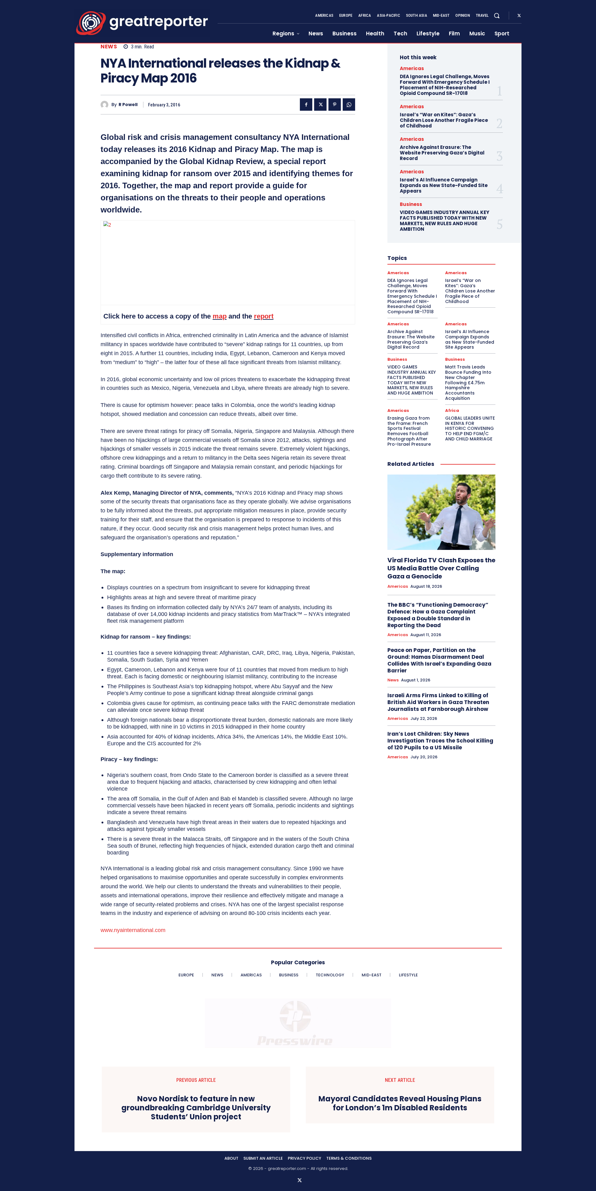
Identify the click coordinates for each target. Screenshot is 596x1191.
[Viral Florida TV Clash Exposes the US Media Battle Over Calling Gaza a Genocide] (441, 512)
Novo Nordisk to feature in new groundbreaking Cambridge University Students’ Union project (196, 1108)
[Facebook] (306, 104)
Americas (412, 68)
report (263, 316)
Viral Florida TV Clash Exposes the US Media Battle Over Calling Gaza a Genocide (441, 568)
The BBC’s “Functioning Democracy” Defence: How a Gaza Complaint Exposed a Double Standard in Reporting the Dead (437, 615)
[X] (519, 16)
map (220, 316)
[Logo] (142, 23)
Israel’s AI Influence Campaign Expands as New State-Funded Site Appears (444, 185)
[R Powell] (106, 105)
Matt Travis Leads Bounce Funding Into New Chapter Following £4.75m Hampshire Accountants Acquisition (468, 382)
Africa (452, 410)
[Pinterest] (334, 104)
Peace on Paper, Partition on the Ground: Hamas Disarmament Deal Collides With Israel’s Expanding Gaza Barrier (439, 660)
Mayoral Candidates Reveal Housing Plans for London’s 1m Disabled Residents (399, 1104)
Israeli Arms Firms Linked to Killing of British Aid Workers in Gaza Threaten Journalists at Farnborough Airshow (438, 702)
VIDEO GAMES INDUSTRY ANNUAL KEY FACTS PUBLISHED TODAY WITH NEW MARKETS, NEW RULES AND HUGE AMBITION (444, 220)
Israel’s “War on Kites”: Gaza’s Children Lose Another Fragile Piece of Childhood (444, 120)
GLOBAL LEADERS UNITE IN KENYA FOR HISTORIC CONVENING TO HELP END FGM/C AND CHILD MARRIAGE (470, 428)
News (109, 46)
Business (411, 204)
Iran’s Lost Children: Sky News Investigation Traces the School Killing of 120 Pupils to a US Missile (440, 740)
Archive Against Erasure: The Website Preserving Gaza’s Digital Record (442, 153)
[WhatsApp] (349, 104)
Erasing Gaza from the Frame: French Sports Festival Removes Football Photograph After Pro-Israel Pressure (409, 431)
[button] (496, 15)
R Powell (128, 104)
